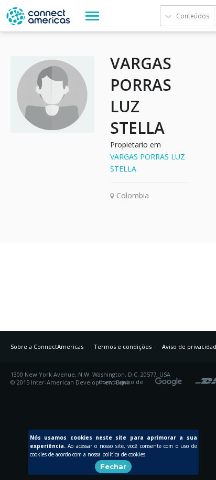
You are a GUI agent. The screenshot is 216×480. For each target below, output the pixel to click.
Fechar (113, 466)
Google (170, 378)
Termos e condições (123, 346)
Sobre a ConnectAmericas (46, 346)
